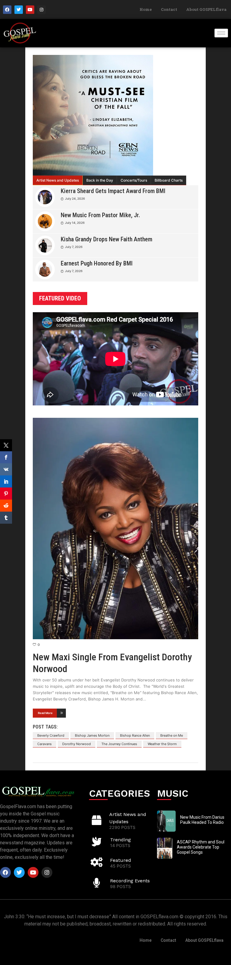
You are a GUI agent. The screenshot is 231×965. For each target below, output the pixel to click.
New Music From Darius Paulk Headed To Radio (202, 820)
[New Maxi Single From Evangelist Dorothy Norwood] (115, 528)
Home (146, 9)
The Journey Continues (119, 744)
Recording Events (130, 881)
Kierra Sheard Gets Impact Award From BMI (113, 191)
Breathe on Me (171, 735)
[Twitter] (18, 9)
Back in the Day (99, 180)
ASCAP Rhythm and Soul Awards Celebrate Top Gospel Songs (200, 847)
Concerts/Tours (134, 180)
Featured (120, 860)
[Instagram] (41, 9)
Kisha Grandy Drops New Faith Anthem (106, 239)
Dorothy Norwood (76, 744)
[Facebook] (7, 9)
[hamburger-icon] (221, 33)
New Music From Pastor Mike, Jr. (100, 215)
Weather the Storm (162, 744)
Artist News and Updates (57, 180)
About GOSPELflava (206, 9)
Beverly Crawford (50, 735)
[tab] (58, 180)
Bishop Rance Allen (135, 735)
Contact (169, 9)
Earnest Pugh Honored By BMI (97, 263)
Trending (120, 840)
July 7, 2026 (73, 247)
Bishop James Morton (92, 735)
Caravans (44, 744)
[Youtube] (30, 9)
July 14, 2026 (75, 222)
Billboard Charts (169, 180)
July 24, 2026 (75, 198)
